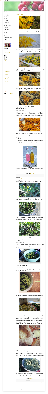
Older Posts (42, 382)
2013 (5, 59)
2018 (5, 57)
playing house (6, 81)
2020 (5, 56)
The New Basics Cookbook (7, 52)
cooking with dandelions (20, 14)
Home (4, 11)
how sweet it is (6, 75)
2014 (5, 58)
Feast (5, 49)
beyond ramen (6, 70)
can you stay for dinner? (7, 71)
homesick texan (6, 74)
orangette (6, 80)
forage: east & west (31, 378)
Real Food (6, 51)
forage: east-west (32, 173)
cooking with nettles (19, 178)
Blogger (26, 389)
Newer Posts (17, 382)
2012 (5, 60)
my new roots (6, 78)
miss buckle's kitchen (7, 77)
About (6, 11)
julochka (6, 91)
